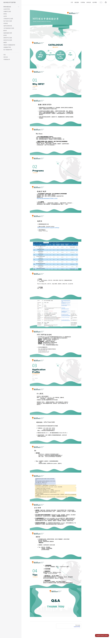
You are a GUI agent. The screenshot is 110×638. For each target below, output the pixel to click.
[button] (11, 7)
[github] (105, 2)
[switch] (101, 2)
